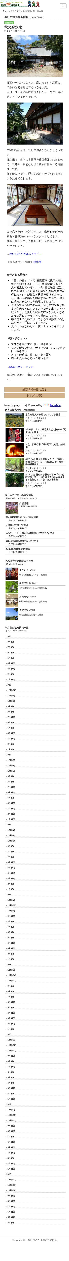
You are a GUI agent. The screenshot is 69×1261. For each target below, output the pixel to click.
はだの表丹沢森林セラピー (25, 253)
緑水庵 (37, 262)
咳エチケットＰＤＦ (21, 366)
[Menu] (63, 6)
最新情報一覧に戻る (34, 389)
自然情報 (27, 11)
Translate (55, 405)
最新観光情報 (15, 11)
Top (4, 11)
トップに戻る (34, 395)
